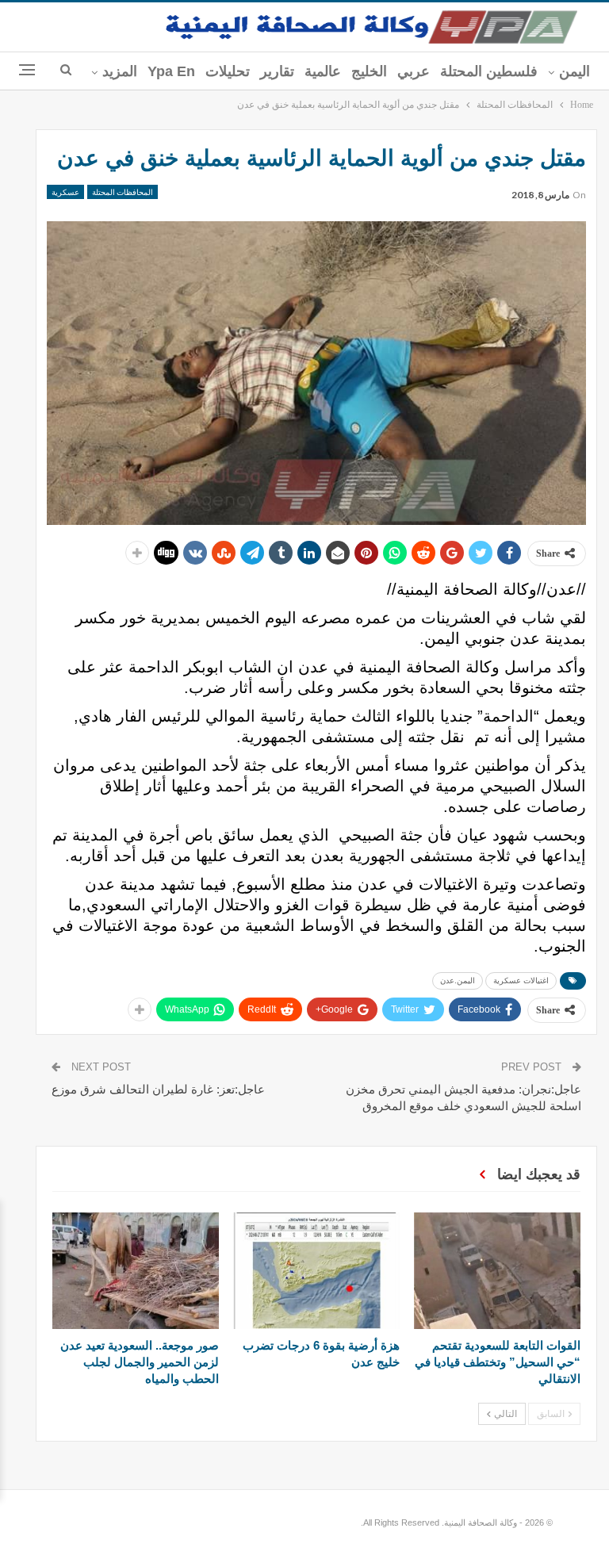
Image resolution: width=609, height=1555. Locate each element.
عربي (413, 71)
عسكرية (65, 192)
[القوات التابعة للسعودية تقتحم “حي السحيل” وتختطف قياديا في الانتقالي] (497, 1270)
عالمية (322, 71)
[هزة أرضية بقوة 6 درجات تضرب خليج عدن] (316, 1270)
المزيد (119, 71)
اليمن (574, 71)
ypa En (171, 71)
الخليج (369, 71)
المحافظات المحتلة (122, 192)
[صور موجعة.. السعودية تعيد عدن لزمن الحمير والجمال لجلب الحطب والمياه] (135, 1270)
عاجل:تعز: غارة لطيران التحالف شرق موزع (158, 1089)
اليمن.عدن (457, 980)
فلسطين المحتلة (489, 71)
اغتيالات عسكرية (521, 980)
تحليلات (227, 71)
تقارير (277, 71)
